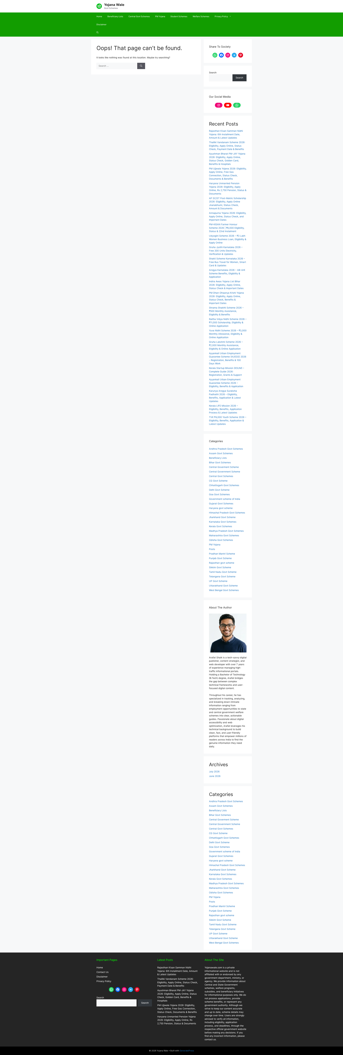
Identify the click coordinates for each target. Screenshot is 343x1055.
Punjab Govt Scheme (220, 558)
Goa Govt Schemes (219, 494)
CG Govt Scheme (218, 480)
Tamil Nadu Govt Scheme (222, 572)
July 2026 (214, 771)
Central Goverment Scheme (224, 467)
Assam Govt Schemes (221, 453)
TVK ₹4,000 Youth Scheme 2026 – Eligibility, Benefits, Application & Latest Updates (227, 420)
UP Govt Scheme (218, 581)
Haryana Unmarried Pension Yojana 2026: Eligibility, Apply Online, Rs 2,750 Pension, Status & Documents (176, 1020)
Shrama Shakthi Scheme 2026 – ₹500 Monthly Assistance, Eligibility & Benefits (226, 311)
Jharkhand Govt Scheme (222, 517)
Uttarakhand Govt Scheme (223, 585)
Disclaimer (101, 24)
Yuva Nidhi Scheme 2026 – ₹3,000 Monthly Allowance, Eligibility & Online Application (228, 334)
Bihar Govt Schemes (220, 462)
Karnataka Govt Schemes (222, 521)
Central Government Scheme (224, 471)
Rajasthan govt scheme (221, 563)
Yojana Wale (114, 5)
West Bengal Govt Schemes (224, 590)
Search (213, 72)
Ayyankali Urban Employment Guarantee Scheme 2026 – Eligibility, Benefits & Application (226, 383)
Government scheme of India (224, 499)
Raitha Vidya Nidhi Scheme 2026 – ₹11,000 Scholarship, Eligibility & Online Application (228, 322)
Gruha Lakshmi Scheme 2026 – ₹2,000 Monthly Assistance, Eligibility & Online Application (226, 345)
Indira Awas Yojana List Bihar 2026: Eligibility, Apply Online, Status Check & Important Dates (226, 285)
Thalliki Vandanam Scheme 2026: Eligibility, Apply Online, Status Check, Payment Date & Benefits (227, 146)
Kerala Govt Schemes (220, 526)
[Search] (141, 66)
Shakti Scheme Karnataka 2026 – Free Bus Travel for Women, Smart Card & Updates (227, 262)
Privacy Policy (221, 16)
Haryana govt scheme (221, 508)
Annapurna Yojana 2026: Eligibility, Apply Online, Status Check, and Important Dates (227, 216)
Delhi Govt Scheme (219, 490)
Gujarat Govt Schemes (221, 503)
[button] (97, 33)
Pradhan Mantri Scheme (222, 553)
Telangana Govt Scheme (222, 576)
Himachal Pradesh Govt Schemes (227, 512)
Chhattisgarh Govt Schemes (224, 485)
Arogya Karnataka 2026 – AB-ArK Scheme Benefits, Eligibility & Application (227, 273)
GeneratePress (187, 1050)
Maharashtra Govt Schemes (224, 535)
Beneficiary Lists (115, 16)
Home (99, 16)
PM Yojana (160, 16)
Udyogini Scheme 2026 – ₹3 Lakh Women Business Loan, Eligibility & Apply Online (227, 239)
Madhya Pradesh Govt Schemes (226, 531)
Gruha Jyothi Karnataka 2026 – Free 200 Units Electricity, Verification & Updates (226, 250)
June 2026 (215, 776)
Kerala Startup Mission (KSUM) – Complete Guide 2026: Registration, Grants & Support (226, 371)
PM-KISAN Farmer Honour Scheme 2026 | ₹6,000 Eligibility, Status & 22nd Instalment (226, 228)
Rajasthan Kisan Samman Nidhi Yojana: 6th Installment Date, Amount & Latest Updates (226, 134)
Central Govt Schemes (139, 16)
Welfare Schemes (201, 16)
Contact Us (102, 972)
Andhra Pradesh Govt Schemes (226, 448)
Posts (212, 549)
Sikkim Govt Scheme (220, 567)
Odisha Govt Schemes (221, 540)
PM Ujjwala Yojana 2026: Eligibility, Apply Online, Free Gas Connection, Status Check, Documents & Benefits (177, 1008)
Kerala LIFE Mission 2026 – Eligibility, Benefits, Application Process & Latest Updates (225, 409)
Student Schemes (178, 16)
